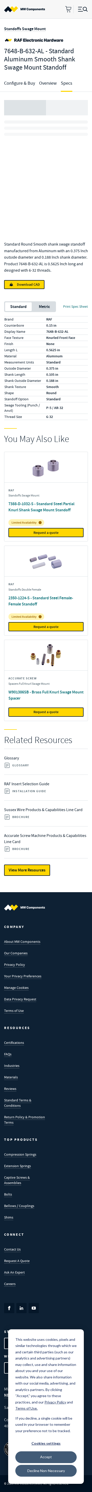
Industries (11, 1065)
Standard (18, 306)
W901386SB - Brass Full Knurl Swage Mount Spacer (46, 695)
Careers (10, 1283)
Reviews (10, 1088)
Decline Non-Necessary (46, 1470)
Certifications (14, 1042)
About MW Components (22, 941)
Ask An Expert (14, 1272)
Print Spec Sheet (75, 306)
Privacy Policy (14, 964)
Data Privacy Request (20, 999)
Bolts (8, 1194)
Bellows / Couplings (19, 1205)
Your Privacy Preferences (22, 976)
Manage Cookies (16, 987)
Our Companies (16, 953)
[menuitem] (24, 9)
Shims (8, 1217)
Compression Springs (20, 1154)
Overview (48, 83)
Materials (11, 1077)
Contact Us (12, 1249)
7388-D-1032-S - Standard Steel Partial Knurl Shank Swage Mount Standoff (41, 507)
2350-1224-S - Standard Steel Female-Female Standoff (40, 601)
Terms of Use (14, 1010)
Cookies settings (46, 1443)
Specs (66, 83)
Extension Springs (17, 1166)
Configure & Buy (19, 83)
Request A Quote (17, 1260)
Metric (44, 306)
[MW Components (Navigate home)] (24, 907)
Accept (46, 1457)
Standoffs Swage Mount (25, 28)
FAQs (8, 1054)
